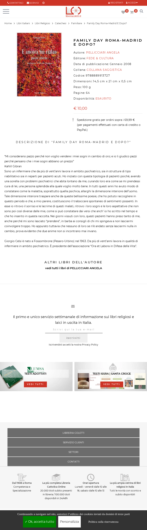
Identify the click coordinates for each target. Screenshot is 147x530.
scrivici (34, 3)
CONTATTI (74, 461)
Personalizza (69, 521)
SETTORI (73, 452)
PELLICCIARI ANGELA (86, 268)
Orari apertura (91, 482)
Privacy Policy (90, 344)
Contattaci (16, 3)
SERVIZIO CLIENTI (73, 442)
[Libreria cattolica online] (73, 12)
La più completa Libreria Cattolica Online (56, 484)
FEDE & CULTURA (100, 58)
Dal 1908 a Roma (22, 482)
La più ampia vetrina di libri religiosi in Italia (125, 484)
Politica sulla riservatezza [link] (103, 521)
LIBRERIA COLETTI (73, 432)
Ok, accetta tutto (40, 521)
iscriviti (73, 337)
